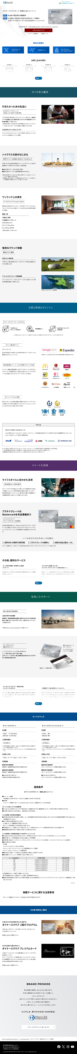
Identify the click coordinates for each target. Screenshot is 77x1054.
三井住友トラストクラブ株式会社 (10, 1048)
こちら (39, 450)
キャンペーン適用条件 (33, 33)
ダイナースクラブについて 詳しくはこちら (38, 1027)
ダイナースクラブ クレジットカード (10, 1039)
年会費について (44, 33)
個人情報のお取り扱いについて (10, 1045)
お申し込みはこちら (38, 30)
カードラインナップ (24, 1039)
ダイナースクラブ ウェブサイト (13, 627)
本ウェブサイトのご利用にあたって (11, 1046)
